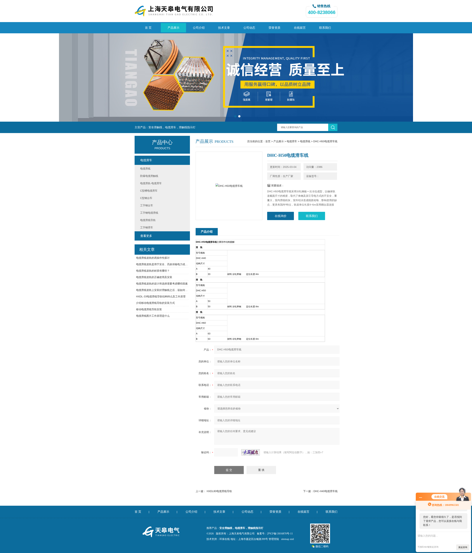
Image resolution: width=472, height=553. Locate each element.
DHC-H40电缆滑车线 (325, 491)
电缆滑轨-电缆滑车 (151, 183)
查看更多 (146, 235)
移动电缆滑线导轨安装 (149, 309)
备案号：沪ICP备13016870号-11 (275, 533)
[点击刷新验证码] (250, 452)
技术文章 (224, 27)
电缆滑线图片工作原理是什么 (153, 315)
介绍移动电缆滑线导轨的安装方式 (155, 302)
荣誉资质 (274, 27)
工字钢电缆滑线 (149, 212)
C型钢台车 (146, 198)
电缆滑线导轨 (148, 220)
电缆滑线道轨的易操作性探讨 (153, 257)
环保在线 (224, 539)
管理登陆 (274, 539)
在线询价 (281, 216)
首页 (267, 141)
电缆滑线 (305, 141)
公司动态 (249, 27)
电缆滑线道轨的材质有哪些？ (153, 270)
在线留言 (300, 27)
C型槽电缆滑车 (148, 190)
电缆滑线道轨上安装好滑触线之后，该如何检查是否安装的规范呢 (162, 290)
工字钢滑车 (146, 227)
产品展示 (173, 27)
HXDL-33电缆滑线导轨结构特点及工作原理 (160, 296)
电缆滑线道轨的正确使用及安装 (154, 277)
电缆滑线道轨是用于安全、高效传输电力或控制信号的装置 (162, 264)
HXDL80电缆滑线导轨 (219, 491)
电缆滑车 (292, 141)
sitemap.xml (287, 539)
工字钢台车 (146, 205)
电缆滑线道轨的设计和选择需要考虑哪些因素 (162, 283)
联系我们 (325, 27)
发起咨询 (462, 547)
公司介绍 (199, 27)
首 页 (148, 27)
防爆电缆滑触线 (149, 175)
